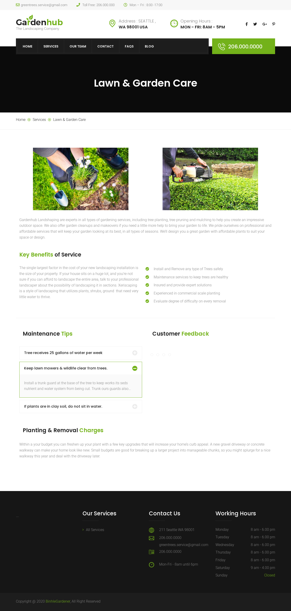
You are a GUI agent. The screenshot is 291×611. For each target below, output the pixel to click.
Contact (105, 46)
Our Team (78, 46)
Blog (149, 46)
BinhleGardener (58, 601)
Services (50, 46)
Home (27, 46)
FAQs (129, 46)
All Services (95, 530)
